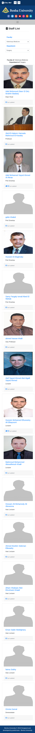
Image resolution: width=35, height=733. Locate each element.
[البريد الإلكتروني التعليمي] (6, 2)
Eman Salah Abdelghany (16, 630)
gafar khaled (11, 217)
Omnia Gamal (11, 709)
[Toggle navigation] (17, 22)
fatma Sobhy (11, 669)
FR (19, 3)
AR (15, 3)
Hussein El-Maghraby (14, 257)
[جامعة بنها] (17, 10)
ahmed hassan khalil (14, 338)
